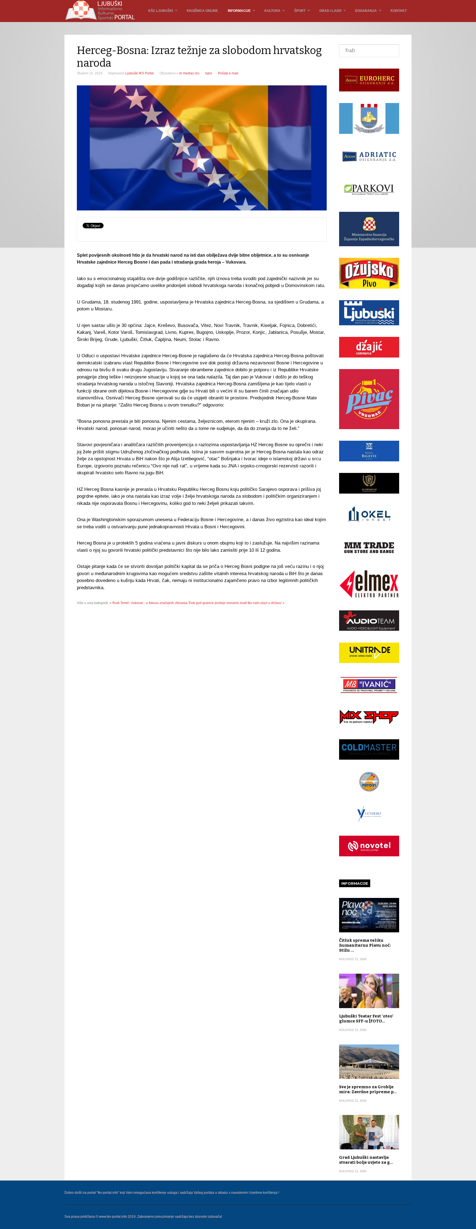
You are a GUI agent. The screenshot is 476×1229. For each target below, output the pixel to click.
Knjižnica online (202, 11)
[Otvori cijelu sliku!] (202, 147)
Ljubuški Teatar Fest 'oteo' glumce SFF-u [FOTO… (366, 1019)
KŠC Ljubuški (160, 11)
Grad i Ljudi (330, 11)
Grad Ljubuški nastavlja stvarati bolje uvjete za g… (366, 1160)
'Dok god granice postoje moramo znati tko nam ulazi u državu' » (236, 603)
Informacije (239, 11)
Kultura (272, 11)
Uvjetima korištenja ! (264, 1193)
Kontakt (399, 11)
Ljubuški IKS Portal (139, 73)
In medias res (189, 73)
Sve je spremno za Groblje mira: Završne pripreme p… (368, 1089)
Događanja (366, 11)
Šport (299, 11)
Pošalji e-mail (228, 73)
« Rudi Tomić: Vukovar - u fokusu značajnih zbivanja (149, 603)
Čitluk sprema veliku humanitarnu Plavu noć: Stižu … (365, 945)
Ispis (208, 73)
